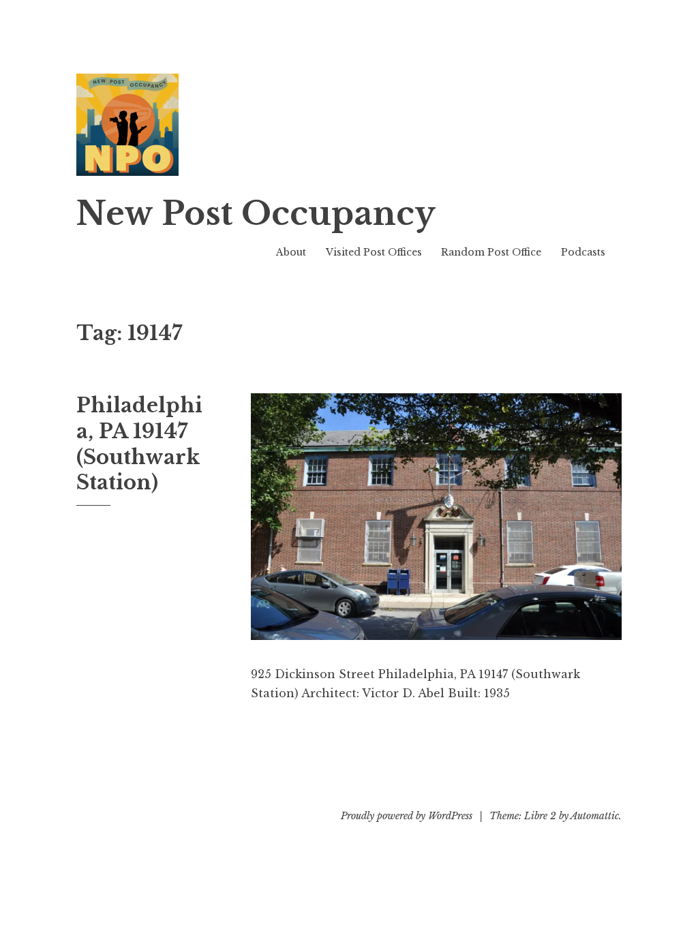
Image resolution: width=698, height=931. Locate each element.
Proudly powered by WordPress (406, 816)
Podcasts (583, 252)
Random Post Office (491, 252)
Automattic (595, 816)
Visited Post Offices (374, 252)
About (291, 252)
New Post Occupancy (256, 214)
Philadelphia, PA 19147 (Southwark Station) (139, 444)
